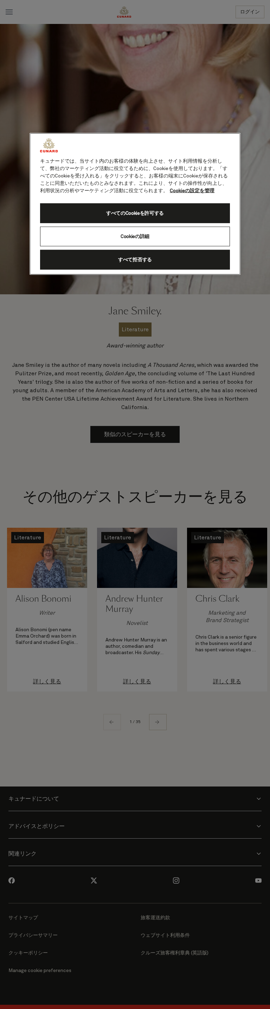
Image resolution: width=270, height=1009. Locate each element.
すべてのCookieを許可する (135, 213)
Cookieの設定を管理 (192, 190)
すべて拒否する (135, 259)
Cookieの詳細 (135, 236)
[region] (135, 204)
